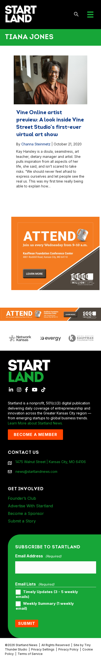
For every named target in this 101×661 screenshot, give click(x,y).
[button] (76, 14)
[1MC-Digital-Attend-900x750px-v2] (55, 219)
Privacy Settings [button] (42, 649)
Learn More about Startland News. (35, 423)
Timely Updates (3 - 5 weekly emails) (47, 594)
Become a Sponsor (26, 513)
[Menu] (90, 14)
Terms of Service (30, 654)
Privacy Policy (68, 649)
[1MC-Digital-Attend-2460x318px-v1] (50, 314)
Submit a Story (22, 521)
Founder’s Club (22, 498)
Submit (26, 623)
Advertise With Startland (30, 505)
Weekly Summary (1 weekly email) (45, 606)
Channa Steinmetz (35, 144)
